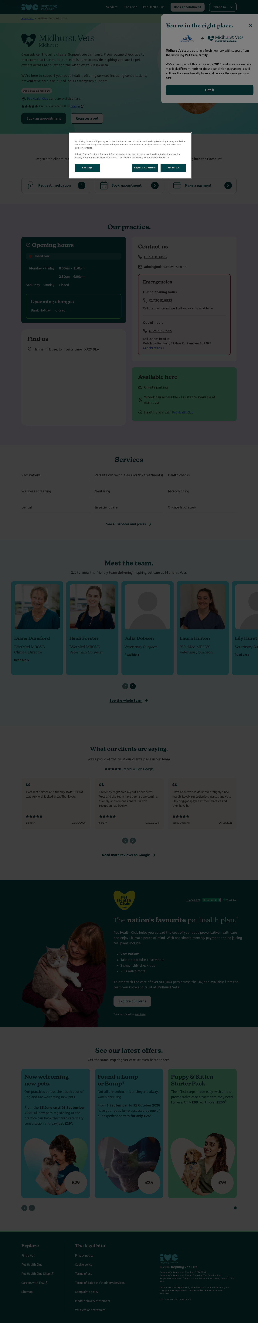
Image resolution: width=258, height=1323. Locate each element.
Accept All (173, 167)
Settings (87, 167)
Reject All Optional (145, 167)
